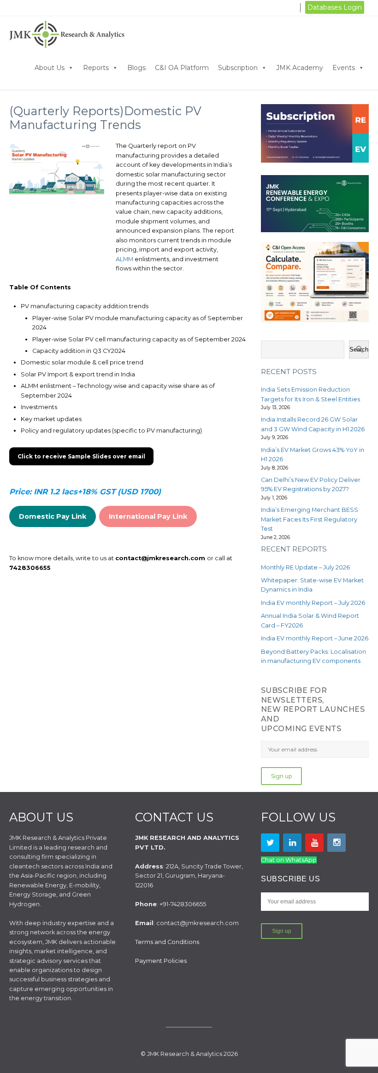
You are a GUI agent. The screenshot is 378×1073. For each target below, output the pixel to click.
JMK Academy (299, 68)
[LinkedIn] (292, 842)
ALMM (124, 259)
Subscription (238, 68)
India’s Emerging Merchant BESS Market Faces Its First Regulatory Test (309, 519)
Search (358, 349)
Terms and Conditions (167, 941)
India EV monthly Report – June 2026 (314, 638)
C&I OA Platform (182, 68)
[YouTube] (314, 842)
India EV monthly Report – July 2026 (313, 602)
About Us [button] (50, 68)
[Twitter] (270, 842)
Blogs (136, 68)
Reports (96, 68)
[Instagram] (336, 842)
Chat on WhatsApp (289, 859)
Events (343, 68)
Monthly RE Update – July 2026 (305, 567)
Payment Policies (161, 960)
